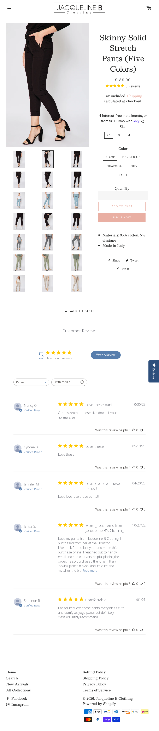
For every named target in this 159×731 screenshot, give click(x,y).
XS (109, 135)
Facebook (18, 698)
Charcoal (115, 166)
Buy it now (122, 217)
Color (123, 148)
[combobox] (31, 382)
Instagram (19, 704)
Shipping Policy (96, 678)
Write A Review (105, 355)
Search (12, 678)
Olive (135, 166)
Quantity (122, 188)
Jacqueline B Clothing (114, 698)
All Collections (18, 690)
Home (11, 672)
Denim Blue (131, 157)
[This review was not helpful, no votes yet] (141, 430)
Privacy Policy (94, 684)
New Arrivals (17, 684)
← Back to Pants (79, 311)
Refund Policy (94, 672)
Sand (123, 175)
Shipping (134, 96)
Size (122, 126)
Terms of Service (97, 690)
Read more (89, 570)
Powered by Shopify (99, 703)
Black (110, 157)
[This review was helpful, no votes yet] (133, 430)
